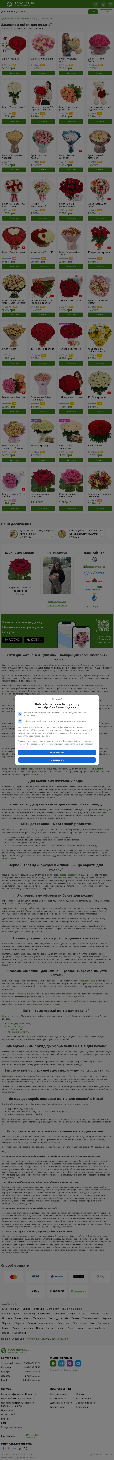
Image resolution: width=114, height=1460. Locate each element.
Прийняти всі (57, 752)
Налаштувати (57, 760)
